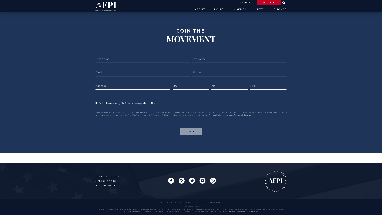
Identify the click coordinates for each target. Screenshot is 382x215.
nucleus (195, 206)
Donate (269, 2)
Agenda (240, 9)
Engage (280, 9)
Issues (219, 9)
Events (245, 2)
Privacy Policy (215, 115)
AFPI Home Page (275, 181)
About (199, 9)
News (260, 9)
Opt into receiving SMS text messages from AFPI (126, 103)
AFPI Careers (106, 181)
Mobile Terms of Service (239, 115)
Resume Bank (106, 185)
